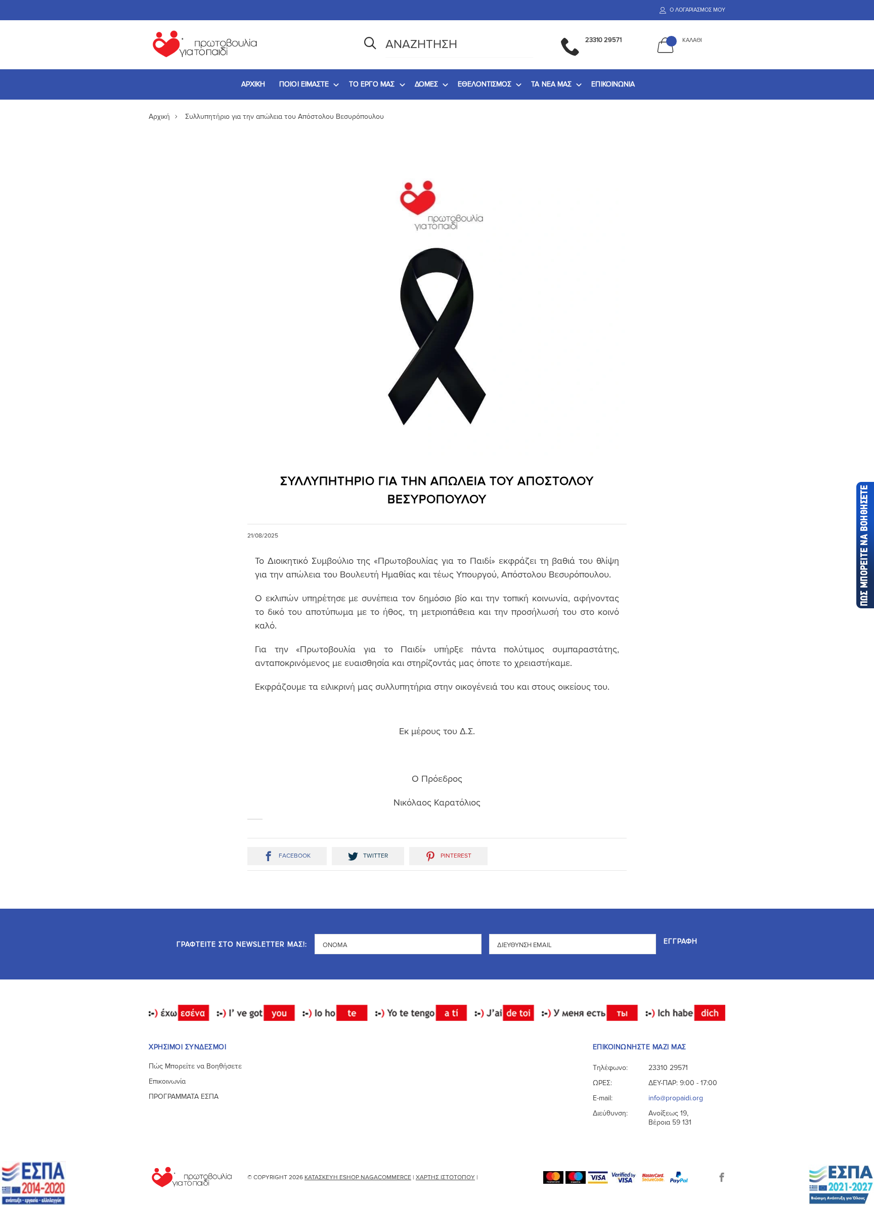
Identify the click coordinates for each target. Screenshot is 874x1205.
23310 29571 (668, 1067)
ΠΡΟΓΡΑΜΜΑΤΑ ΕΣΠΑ (184, 1096)
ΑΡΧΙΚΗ (253, 84)
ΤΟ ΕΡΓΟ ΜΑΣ (372, 84)
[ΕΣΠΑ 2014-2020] (33, 1182)
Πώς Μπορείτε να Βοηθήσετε (195, 1066)
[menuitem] (253, 84)
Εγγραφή (680, 942)
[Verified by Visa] (624, 1177)
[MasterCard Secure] (654, 1177)
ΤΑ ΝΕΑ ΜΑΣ (551, 84)
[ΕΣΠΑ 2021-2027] (841, 1184)
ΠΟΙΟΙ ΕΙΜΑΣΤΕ (304, 84)
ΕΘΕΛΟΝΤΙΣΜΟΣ (484, 84)
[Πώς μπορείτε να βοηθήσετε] (864, 545)
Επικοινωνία (167, 1081)
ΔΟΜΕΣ (427, 84)
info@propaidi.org (675, 1098)
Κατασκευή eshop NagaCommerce (357, 1177)
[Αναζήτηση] (370, 44)
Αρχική (159, 116)
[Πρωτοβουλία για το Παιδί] (244, 45)
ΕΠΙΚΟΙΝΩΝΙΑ (613, 84)
